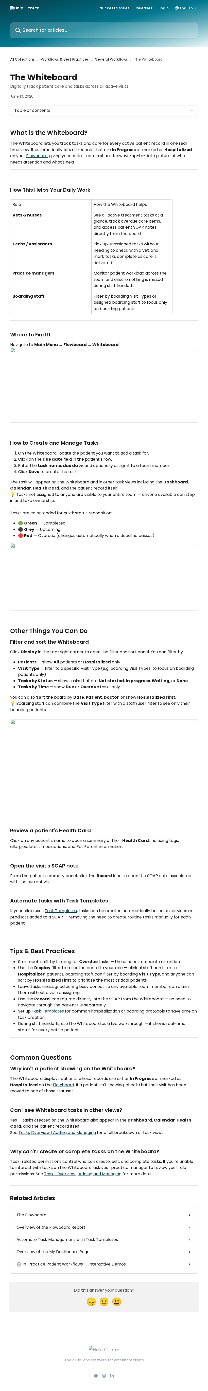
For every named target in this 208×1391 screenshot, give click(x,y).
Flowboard (36, 156)
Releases (144, 8)
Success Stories (115, 8)
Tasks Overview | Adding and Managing (57, 1132)
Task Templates (61, 911)
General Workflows (111, 59)
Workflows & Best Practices (65, 59)
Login (164, 8)
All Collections (22, 59)
